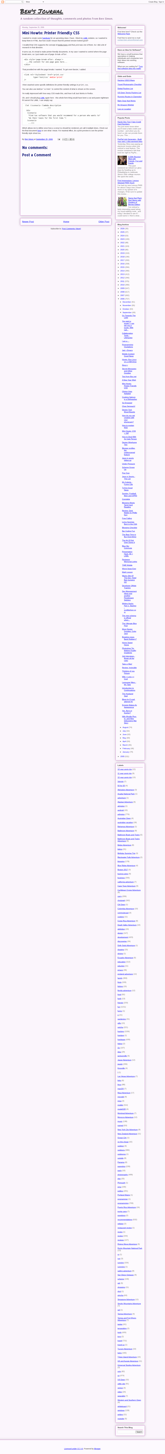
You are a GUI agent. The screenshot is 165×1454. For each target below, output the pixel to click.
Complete (126, 499)
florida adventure (124, 990)
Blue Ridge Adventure (126, 865)
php (119, 1179)
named (120, 1125)
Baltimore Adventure (126, 831)
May (125, 738)
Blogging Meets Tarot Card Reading (128, 505)
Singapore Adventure (126, 1299)
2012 (122, 278)
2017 (122, 260)
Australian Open (124, 818)
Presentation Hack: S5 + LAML (127, 554)
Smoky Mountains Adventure (129, 1304)
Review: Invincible (129, 668)
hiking (120, 1044)
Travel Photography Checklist (129, 84)
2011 (122, 281)
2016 (122, 264)
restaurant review (125, 1228)
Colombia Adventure (126, 909)
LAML (85, 38)
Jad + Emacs (127, 350)
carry (120, 896)
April (125, 741)
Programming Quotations (127, 346)
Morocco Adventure (125, 1117)
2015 (122, 267)
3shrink (120, 781)
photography (123, 1175)
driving (120, 954)
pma (119, 1187)
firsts (119, 982)
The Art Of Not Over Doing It (128, 541)
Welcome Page (124, 34)
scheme (121, 1279)
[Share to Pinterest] (73, 139)
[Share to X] (68, 139)
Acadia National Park (126, 794)
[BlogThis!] (66, 139)
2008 (122, 292)
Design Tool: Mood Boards (128, 411)
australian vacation (125, 822)
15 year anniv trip (125, 777)
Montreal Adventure (126, 1113)
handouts (46, 38)
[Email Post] (59, 139)
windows (121, 1410)
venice (120, 1388)
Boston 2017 (123, 870)
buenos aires (123, 874)
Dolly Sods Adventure (126, 945)
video (120, 1392)
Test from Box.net (129, 376)
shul (119, 1291)
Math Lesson (127, 572)
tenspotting (122, 1328)
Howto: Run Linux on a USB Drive (129, 361)
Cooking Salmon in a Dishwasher (129, 398)
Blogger (97, 1449)
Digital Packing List (125, 89)
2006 (122, 299)
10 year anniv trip (125, 769)
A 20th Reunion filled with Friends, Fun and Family (135, 160)
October (126, 309)
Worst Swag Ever (129, 569)
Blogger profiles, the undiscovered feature (128, 451)
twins (120, 1353)
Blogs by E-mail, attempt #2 (128, 700)
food (119, 994)
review (120, 1236)
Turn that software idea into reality (130, 67)
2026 (122, 229)
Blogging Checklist (129, 528)
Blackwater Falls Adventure (129, 857)
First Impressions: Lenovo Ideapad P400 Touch (128, 182)
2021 (122, 246)
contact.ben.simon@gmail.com (130, 40)
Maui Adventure (124, 1093)
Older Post (103, 221)
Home (66, 221)
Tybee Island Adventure (127, 1357)
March (125, 745)
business (121, 878)
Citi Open (121, 904)
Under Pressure (128, 464)
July (124, 731)
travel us (121, 1345)
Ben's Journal (41, 11)
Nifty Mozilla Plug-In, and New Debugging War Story (129, 719)
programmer (123, 1199)
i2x (119, 1048)
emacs (120, 970)
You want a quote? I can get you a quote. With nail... (128, 325)
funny (120, 1011)
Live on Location (124, 109)
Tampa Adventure (125, 1314)
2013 (122, 274)
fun (119, 1007)
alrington (121, 806)
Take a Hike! (127, 664)
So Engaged (127, 403)
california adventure (126, 882)
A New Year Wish (129, 380)
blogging (121, 861)
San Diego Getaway (126, 1275)
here (39, 131)
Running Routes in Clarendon (130, 97)
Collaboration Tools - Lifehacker (127, 335)
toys (119, 1336)
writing (120, 1414)
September (127, 312)
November (127, 305)
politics (120, 1191)
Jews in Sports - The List (128, 477)
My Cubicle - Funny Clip (127, 483)
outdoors (121, 1150)
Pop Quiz (126, 473)
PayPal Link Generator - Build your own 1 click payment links (130, 140)
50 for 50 (121, 786)
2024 (122, 236)
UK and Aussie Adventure (128, 1361)
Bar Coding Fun (128, 531)
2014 (122, 271)
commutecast (123, 913)
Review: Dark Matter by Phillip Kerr (129, 513)
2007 (122, 295)
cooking (121, 917)
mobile (120, 1105)
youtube (121, 1419)
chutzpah (121, 900)
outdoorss (122, 1154)
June (125, 734)
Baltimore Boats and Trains (129, 835)
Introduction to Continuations (128, 689)
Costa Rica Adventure (126, 921)
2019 (122, 253)
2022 (122, 243)
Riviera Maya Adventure (127, 1244)
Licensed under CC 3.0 (73, 1449)
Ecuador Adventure (125, 958)
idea (119, 1052)
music (120, 1121)
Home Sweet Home (127, 644)
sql (119, 1310)
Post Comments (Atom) (71, 229)
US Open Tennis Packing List (129, 93)
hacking (121, 1031)
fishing (120, 986)
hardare (121, 1035)
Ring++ (125, 365)
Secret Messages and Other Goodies (129, 371)
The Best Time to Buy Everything (129, 536)
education (122, 962)
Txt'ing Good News (127, 489)
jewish (120, 1064)
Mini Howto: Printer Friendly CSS (129, 386)
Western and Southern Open (129, 1400)
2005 (122, 756)
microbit (121, 1097)
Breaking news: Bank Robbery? (129, 638)
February (127, 748)
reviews (121, 1240)
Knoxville (121, 1068)
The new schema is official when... (129, 618)
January (126, 752)
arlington (121, 814)
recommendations (125, 1220)
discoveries (122, 941)
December (127, 302)
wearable (121, 1396)
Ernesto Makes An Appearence (129, 706)
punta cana (122, 1211)
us (118, 1375)
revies (120, 1232)
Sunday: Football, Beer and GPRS (129, 494)
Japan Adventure (124, 1060)
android (121, 810)
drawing (121, 950)
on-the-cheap (123, 1142)
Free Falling (127, 518)
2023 (122, 239)
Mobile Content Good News (128, 355)
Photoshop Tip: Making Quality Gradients (129, 650)
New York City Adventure (128, 1130)
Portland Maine (124, 1195)
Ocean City (122, 1138)
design (120, 933)
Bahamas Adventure (126, 827)
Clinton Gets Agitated (127, 392)
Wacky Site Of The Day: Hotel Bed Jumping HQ (129, 579)
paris (120, 1170)
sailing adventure (124, 1271)
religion (120, 1224)
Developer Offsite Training (129, 587)
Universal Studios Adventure (129, 1365)
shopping (121, 1287)
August (126, 727)
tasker (120, 1324)
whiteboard (122, 1406)
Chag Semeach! (128, 406)
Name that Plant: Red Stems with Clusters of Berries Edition (135, 201)
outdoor (121, 1146)
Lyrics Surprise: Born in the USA (129, 523)
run (119, 1258)
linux (119, 1085)
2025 (122, 232)
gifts (119, 1023)
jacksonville (122, 1056)
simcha (120, 1295)
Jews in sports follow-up (128, 459)
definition (121, 929)
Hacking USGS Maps (126, 80)
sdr (119, 1283)
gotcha (120, 1027)
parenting (121, 1166)
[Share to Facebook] (71, 139)
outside (120, 1158)
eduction (121, 966)
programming (123, 1203)
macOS (121, 1089)
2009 (122, 288)
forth (119, 999)
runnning (121, 1267)
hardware (121, 1039)
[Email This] (63, 139)
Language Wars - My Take (129, 683)
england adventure (125, 974)
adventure (122, 798)
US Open (121, 1380)
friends (120, 1003)
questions (121, 1215)
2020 (122, 250)
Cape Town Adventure (126, 886)
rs (118, 1254)
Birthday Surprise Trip (126, 853)
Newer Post (28, 221)
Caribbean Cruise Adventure (129, 890)
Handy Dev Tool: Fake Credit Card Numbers (129, 123)
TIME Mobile (127, 565)
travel (120, 1341)
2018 (122, 257)
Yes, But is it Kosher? (127, 712)
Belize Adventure (124, 845)
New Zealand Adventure (127, 1134)
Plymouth (121, 1183)
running (121, 1263)
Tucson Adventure (125, 1349)
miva (119, 1101)
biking (120, 849)
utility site (121, 1384)
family (120, 978)
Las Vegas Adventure (126, 1076)
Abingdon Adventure (126, 790)
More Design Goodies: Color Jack (129, 631)
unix (119, 1371)
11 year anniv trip (125, 773)
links (119, 1080)
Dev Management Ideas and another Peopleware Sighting (129, 595)
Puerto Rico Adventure (127, 1207)
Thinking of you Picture (128, 672)
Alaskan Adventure (125, 802)
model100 (122, 1109)
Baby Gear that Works (127, 101)
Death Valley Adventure (127, 925)
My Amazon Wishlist (126, 105)
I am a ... (125, 341)
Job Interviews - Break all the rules (128, 658)
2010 (122, 285)
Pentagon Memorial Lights (129, 560)
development (123, 937)
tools (119, 1332)
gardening (122, 1019)
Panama (121, 1162)
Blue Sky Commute (127, 547)
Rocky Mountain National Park (130, 1248)
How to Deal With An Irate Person (129, 438)
